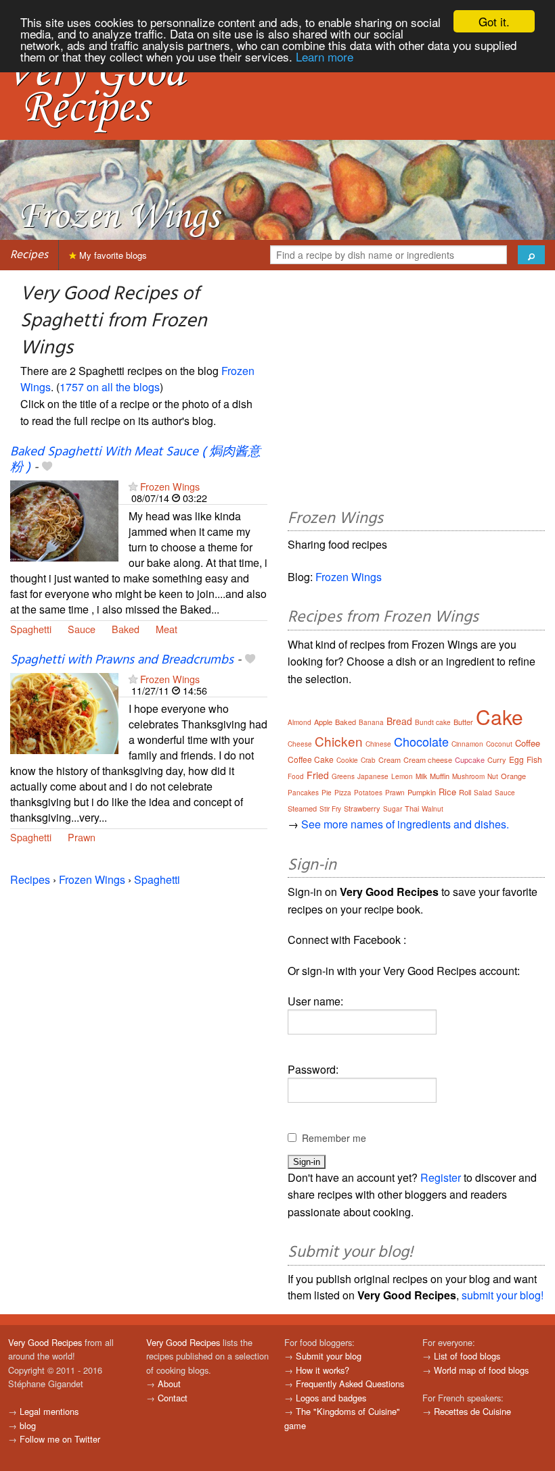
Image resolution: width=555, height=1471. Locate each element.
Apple (323, 721)
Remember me (334, 1138)
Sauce (81, 629)
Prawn (81, 837)
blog (28, 1425)
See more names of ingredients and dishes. (405, 824)
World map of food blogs (481, 1370)
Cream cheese (427, 759)
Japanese (372, 776)
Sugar (392, 809)
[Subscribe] (133, 486)
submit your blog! (502, 1295)
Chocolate (421, 741)
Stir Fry (330, 809)
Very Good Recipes (45, 1342)
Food (296, 776)
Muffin (439, 775)
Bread (399, 721)
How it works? (322, 1370)
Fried (318, 775)
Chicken (339, 741)
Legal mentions (49, 1411)
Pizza (342, 792)
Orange (513, 775)
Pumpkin (421, 792)
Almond (299, 722)
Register (440, 1177)
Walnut (432, 809)
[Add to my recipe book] (47, 467)
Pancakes (303, 792)
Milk (421, 776)
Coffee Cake (311, 759)
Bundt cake (433, 722)
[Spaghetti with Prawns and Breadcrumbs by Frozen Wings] (64, 712)
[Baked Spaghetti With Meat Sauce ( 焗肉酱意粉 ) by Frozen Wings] (64, 519)
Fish (534, 759)
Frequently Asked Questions (350, 1383)
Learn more (324, 56)
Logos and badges (331, 1397)
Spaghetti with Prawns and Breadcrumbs (122, 660)
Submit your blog (328, 1355)
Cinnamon (467, 744)
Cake (499, 716)
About (169, 1383)
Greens (343, 776)
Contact (172, 1397)
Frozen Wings (170, 486)
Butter (463, 721)
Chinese (378, 744)
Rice (447, 791)
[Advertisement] (416, 392)
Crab (368, 760)
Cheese (300, 744)
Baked (125, 629)
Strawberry (362, 808)
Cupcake (470, 759)
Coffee (527, 743)
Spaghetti (30, 629)
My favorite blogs (111, 255)
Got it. (494, 21)
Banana (371, 722)
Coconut (499, 744)
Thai (412, 808)
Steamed (302, 808)
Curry (496, 759)
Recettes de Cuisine (472, 1411)
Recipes (29, 255)
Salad (483, 792)
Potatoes (368, 792)
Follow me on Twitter (60, 1438)
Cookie (347, 760)
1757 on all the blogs (110, 387)
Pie (326, 792)
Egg (516, 759)
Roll (465, 792)
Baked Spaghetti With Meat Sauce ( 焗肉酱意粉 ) (135, 460)
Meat (166, 629)
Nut (492, 776)
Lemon (402, 776)
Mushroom (468, 776)
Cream (389, 759)
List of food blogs (467, 1355)
